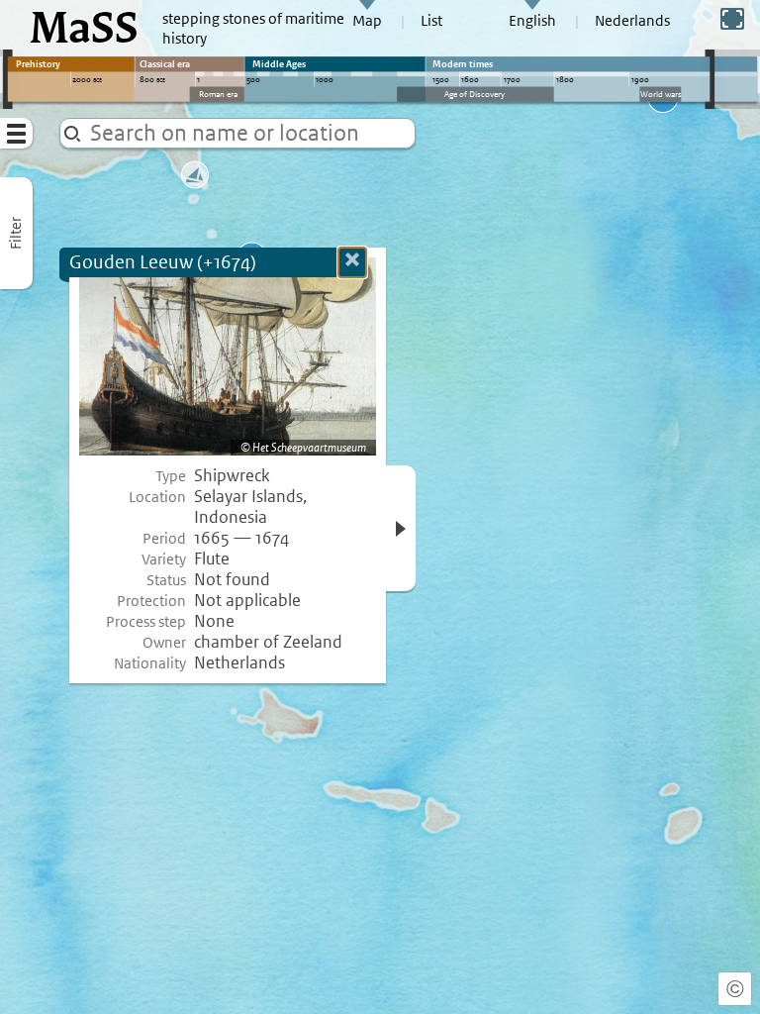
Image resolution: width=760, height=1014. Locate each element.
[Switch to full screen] (732, 19)
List (431, 21)
